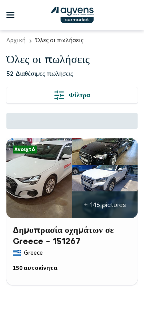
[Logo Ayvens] (72, 15)
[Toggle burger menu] (10, 15)
